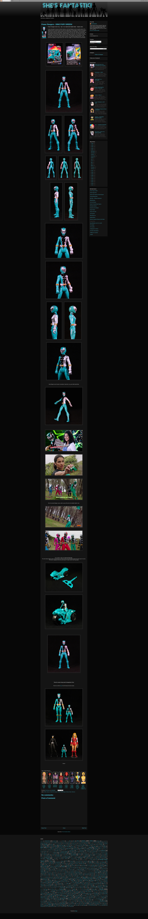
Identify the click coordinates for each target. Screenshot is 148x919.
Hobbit (41, 867)
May (92, 162)
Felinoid (96, 859)
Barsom (89, 846)
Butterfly (55, 850)
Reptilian (74, 889)
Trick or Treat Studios (54, 902)
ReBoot (57, 889)
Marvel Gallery (90, 877)
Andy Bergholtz (100, 843)
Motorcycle (46, 882)
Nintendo (100, 883)
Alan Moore (105, 842)
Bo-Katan (41, 849)
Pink (91, 885)
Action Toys (59, 842)
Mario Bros (64, 877)
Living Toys (47, 876)
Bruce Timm (95, 849)
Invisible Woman (103, 868)
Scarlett (82, 891)
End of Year (103, 857)
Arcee (46, 845)
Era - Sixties (78, 858)
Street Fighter (51, 897)
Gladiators (48, 864)
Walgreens (50, 904)
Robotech (74, 890)
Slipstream (72, 894)
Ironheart (60, 869)
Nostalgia (46, 884)
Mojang (61, 881)
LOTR (65, 876)
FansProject (68, 859)
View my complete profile (94, 30)
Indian (68, 868)
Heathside (80, 866)
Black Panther (63, 848)
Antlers (68, 844)
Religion (67, 889)
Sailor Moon (59, 891)
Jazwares (42, 870)
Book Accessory (51, 849)
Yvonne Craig (47, 906)
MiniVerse (101, 880)
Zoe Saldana (70, 906)
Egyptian (46, 857)
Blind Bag (80, 848)
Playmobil (66, 886)
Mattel (106, 878)
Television (73, 791)
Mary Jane (63, 878)
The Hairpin (92, 224)
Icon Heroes (96, 867)
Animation (46, 844)
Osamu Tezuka (80, 884)
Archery (55, 845)
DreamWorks (58, 856)
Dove (42, 856)
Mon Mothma (66, 881)
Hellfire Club (97, 866)
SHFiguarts (81, 892)
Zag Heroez (52, 906)
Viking (69, 903)
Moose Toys (102, 881)
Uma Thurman (89, 902)
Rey (44, 890)
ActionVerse (63, 842)
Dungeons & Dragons (67, 856)
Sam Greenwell (64, 891)
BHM (90, 847)
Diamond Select (73, 855)
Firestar (81, 861)
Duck (62, 856)
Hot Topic (53, 867)
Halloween (102, 865)
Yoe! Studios (98, 905)
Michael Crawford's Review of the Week (97, 219)
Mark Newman (70, 877)
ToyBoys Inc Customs (94, 232)
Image (42, 868)
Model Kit (52, 881)
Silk (54, 893)
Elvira (86, 857)
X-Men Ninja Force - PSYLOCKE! (98, 80)
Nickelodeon (91, 883)
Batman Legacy (54, 847)
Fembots (51, 861)
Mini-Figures (87, 880)
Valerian (41, 903)
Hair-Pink (78, 865)
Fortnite (52, 862)
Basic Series (94, 846)
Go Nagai (55, 864)
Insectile (93, 868)
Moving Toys (68, 882)
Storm (93, 896)
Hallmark (98, 865)
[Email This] (58, 790)
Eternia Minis (93, 858)
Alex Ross (53, 843)
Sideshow (42, 893)
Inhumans (89, 868)
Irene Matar (42, 869)
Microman (68, 880)
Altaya (69, 843)
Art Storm (73, 845)
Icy (99, 867)
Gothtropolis (78, 864)
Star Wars (51, 896)
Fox (62, 862)
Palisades (98, 884)
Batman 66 (48, 847)
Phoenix (86, 885)
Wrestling (61, 905)
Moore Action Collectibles (96, 881)
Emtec (94, 857)
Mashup (72, 878)
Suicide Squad (61, 897)
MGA (54, 880)
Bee (76, 847)
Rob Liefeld (59, 890)
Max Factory (57, 879)
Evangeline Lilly (99, 858)
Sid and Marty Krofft (103, 892)
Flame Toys (95, 861)
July (92, 159)
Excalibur (44, 859)
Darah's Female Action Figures (95, 204)
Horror (49, 867)
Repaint (70, 889)
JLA (93, 870)
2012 (92, 184)
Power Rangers (63, 791)
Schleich (98, 891)
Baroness (79, 846)
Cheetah (70, 851)
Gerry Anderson (91, 863)
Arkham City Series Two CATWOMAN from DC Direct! (100, 65)
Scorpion (105, 891)
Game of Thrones (56, 863)
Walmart (54, 904)
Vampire (45, 903)
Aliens (61, 843)
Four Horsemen (57, 862)
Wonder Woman (48, 905)
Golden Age (62, 864)
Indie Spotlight (77, 868)
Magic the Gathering (98, 876)
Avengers (45, 846)
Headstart (72, 866)
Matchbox (102, 878)
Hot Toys (57, 867)
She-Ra (77, 892)
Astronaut (89, 845)
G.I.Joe (95, 862)
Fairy (55, 859)
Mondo (70, 881)
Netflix (68, 883)
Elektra (63, 857)
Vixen (102, 903)
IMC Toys (51, 868)
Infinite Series (84, 868)
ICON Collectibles (91, 867)
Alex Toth (57, 843)
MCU (71, 879)
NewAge (86, 883)
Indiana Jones (72, 868)
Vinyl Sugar (91, 903)
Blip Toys (85, 848)
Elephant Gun (72, 857)
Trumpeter (68, 902)
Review (67, 791)
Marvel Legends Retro (43, 878)
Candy (59, 850)
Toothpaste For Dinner (94, 228)
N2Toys (41, 883)
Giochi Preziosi (103, 863)
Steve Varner (89, 896)
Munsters (83, 882)
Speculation (105, 894)
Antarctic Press (64, 844)
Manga (57, 877)
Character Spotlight (64, 851)
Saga (55, 891)
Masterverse (98, 878)
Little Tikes (43, 876)
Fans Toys (64, 859)
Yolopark (102, 905)
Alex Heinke (49, 843)
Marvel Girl (95, 877)
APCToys (78, 844)
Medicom (75, 879)
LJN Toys (51, 876)
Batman (42, 847)
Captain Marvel (71, 850)
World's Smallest (55, 905)
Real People (46, 889)
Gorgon (67, 864)
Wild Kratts (77, 904)
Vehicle (54, 903)
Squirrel (91, 895)
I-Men (87, 867)
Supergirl (76, 897)
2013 (92, 183)
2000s (78, 840)
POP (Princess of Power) (101, 886)
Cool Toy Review (93, 202)
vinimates (77, 903)
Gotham (74, 864)
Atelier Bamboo (94, 845)
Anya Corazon (73, 844)
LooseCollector (60, 876)
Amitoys (91, 843)
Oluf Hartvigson (66, 884)
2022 (92, 149)
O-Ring (61, 884)
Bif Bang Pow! (96, 847)
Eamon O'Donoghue (93, 856)
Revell (97, 889)
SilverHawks (62, 893)
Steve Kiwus (84, 896)
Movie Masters (64, 882)
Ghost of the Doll (93, 211)
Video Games (63, 903)
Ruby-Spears (104, 890)
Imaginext (46, 868)
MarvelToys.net (93, 215)
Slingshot (68, 894)
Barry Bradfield (85, 846)
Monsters (89, 881)
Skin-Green (84, 893)
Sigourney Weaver (50, 893)
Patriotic (42, 885)
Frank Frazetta (67, 862)
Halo (107, 865)
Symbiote (91, 897)
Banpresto (60, 846)
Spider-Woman (64, 895)
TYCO (78, 902)
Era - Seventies (71, 858)
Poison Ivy (81, 886)
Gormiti (71, 864)
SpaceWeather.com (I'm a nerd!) (96, 223)
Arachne (105, 844)
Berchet (87, 847)
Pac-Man (95, 884)
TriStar (59, 902)
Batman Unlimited (67, 847)
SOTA (92, 894)
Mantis (60, 877)
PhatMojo (69, 885)
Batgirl (104, 846)
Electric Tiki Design (54, 857)
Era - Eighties (47, 858)
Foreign (43, 862)
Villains (73, 903)
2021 (92, 170)
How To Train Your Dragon (70, 867)
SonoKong (83, 894)
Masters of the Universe (88, 878)
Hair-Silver (88, 865)
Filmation (71, 861)
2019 (92, 173)
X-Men (84, 905)
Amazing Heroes (81, 843)
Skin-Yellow (54, 894)
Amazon (86, 843)
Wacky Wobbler (45, 904)
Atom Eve (99, 845)
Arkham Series (61, 845)
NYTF (58, 884)
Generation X (77, 863)
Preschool (69, 887)
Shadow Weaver (59, 892)
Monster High (85, 881)
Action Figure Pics (93, 192)
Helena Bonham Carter (86, 866)
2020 (92, 172)
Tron (61, 902)
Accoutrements (48, 842)
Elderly (50, 857)
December (93, 151)
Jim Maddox (82, 870)
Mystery (91, 882)
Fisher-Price (85, 861)
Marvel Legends (102, 877)
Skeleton (70, 893)
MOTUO (55, 882)
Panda (102, 884)
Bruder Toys (100, 849)
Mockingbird (47, 881)
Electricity (59, 857)
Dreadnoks (53, 856)
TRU (64, 902)
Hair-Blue (68, 865)
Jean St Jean (52, 870)
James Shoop (91, 869)
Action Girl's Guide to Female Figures (97, 194)
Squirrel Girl (96, 895)
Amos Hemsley (95, 843)
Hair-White (93, 865)
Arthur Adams (81, 845)
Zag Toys (57, 906)
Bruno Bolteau (105, 849)
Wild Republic (81, 904)
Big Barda (101, 847)
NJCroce (105, 883)
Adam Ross (72, 842)
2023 (92, 148)
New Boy (72, 883)
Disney (91, 855)
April (92, 163)
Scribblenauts (42, 892)
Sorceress (88, 894)
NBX (53, 883)
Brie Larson (86, 849)
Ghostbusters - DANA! (99, 72)
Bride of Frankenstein (75, 849)
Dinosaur (48, 791)
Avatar (41, 846)
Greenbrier (105, 864)
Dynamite (82, 856)
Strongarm (55, 897)
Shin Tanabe (86, 892)
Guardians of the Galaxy (44, 865)
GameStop (62, 863)
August (92, 157)
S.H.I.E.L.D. (48, 891)
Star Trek (46, 896)
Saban (52, 891)
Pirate (99, 885)
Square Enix (83, 895)
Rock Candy (85, 890)
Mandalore (52, 877)
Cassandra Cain (88, 850)
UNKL (101, 902)
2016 (92, 178)
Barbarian (72, 846)
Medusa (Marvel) (88, 879)
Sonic (79, 894)
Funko (90, 862)
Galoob (51, 863)
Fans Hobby (59, 859)
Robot (71, 890)
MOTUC (51, 882)
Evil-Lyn (104, 858)
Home (64, 828)
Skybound (59, 894)
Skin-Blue (74, 893)
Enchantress (98, 857)
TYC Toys (75, 902)
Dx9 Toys (78, 856)
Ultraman (84, 902)
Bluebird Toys (105, 848)
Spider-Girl (47, 895)
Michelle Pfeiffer (63, 880)
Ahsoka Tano (96, 842)
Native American (49, 883)
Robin (64, 890)
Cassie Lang (95, 850)
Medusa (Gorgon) (81, 879)
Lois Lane (55, 876)
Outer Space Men (85, 884)
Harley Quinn (57, 866)
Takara (103, 897)
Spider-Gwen (52, 895)
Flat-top (104, 861)
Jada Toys (71, 869)
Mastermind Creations (78, 878)
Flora (107, 861)
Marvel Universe (57, 878)
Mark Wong (74, 877)
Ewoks (41, 859)
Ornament (74, 884)
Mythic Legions (103, 882)
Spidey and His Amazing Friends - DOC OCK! (99, 88)
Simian (67, 893)
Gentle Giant (82, 863)
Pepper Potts (53, 885)
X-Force (80, 905)
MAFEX (92, 876)
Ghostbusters (98, 863)
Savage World (71, 891)
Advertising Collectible (84, 842)
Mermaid (100, 879)
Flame (90, 861)
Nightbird (96, 883)
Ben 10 (80, 847)
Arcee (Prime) (51, 845)
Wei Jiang (67, 904)
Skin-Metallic (90, 893)
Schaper (94, 891)
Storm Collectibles (98, 896)
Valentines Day (105, 902)
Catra (98, 850)
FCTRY (88, 859)
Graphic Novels (89, 864)
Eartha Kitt (98, 856)
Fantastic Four (73, 859)
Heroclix (101, 866)
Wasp (64, 904)
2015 (92, 180)
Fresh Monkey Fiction (79, 862)
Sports (78, 895)
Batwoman (72, 847)
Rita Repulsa (54, 890)
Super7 (72, 897)
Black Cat (57, 848)
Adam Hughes (68, 842)
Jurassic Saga (97, 871)
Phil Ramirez (74, 885)
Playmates (61, 886)
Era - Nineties (65, 858)
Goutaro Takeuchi (83, 864)
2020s (45, 791)
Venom (57, 903)
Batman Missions (60, 847)
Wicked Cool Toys (72, 904)
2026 (92, 143)
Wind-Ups (85, 904)
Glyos (51, 864)
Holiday (45, 867)
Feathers (91, 859)
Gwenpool (63, 865)
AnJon (55, 844)
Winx (93, 904)
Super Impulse (67, 897)
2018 (92, 175)
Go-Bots (58, 864)
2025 (92, 145)
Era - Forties (59, 858)
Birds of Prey (48, 848)
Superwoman (87, 897)
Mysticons (94, 882)
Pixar (102, 885)
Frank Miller (72, 862)
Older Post (84, 828)
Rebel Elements (52, 889)
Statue (65, 896)
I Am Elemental (82, 867)
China (89, 851)
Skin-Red (43, 894)
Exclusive (50, 859)
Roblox (67, 890)
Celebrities (45, 851)
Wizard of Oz (100, 904)
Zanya (60, 906)
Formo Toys (47, 862)
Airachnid (100, 842)
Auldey (102, 845)
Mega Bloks (93, 879)
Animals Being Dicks (93, 196)
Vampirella (49, 903)
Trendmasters (48, 902)
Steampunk (69, 896)
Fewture (56, 861)
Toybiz (75, 901)
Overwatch (91, 884)
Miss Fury (43, 881)
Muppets (87, 882)
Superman (81, 897)
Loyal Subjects (69, 876)
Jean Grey (47, 870)
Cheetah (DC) (76, 851)
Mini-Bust (81, 880)
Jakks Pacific (80, 869)
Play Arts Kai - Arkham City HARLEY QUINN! (100, 132)
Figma (59, 861)
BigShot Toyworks (42, 848)
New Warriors (82, 883)
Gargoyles (71, 863)
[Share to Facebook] (61, 790)
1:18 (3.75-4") (47, 840)
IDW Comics (103, 867)
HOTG (64, 867)
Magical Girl (104, 876)
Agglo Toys (90, 842)
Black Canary (53, 848)
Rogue (90, 890)
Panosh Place (106, 884)
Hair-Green (73, 865)
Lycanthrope (75, 876)
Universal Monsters (95, 902)
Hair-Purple (83, 865)
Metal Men (43, 880)
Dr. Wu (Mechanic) (48, 856)
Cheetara (81, 851)
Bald (52, 846)
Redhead (61, 889)
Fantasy (78, 859)
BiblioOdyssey (92, 200)
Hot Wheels (61, 867)
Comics (54, 852)
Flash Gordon (100, 861)
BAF (49, 846)
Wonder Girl (42, 905)
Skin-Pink (100, 893)
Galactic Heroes (46, 863)
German (87, 863)
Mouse (60, 882)
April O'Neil (92, 844)
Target (46, 898)
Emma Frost (90, 857)
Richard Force (49, 890)
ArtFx (76, 845)
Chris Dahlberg (93, 851)
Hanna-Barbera (51, 866)
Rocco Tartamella (80, 890)
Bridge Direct (81, 849)
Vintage (81, 903)
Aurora (106, 845)
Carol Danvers (82, 850)
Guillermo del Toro (52, 865)
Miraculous (106, 880)
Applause (87, 844)
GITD (44, 864)
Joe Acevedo (92, 213)
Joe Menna (97, 870)
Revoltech (41, 890)
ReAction (99, 887)
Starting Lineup (60, 896)
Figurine (62, 861)
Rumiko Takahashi (42, 891)
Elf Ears (76, 857)
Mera (97, 879)
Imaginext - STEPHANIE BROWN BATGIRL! (99, 117)
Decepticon (58, 855)
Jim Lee (77, 870)
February (93, 167)
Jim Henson (72, 870)
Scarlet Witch (77, 891)
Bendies (83, 847)
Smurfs (76, 894)
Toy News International (94, 230)
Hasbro (59, 791)
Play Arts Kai (56, 886)
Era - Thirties (84, 858)
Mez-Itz (46, 880)
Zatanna (63, 906)
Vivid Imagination (97, 903)
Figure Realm (92, 209)
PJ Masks (106, 885)
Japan (96, 869)
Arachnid (41, 845)
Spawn (101, 894)
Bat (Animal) (100, 846)
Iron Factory (47, 869)
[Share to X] (60, 790)
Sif (45, 893)
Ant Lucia (59, 844)
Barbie (76, 846)
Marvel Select (51, 878)
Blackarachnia (75, 848)
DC (67, 853)
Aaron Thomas (42, 842)
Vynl (41, 904)
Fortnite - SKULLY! (98, 95)
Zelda (66, 906)
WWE (66, 905)
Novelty (50, 884)
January (92, 168)
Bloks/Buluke (96, 848)
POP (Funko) (93, 886)
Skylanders (63, 894)
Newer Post (43, 828)
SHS (95, 892)
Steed (73, 896)
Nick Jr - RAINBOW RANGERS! (100, 124)
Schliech (101, 891)
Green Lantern (100, 864)
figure (61, 685)
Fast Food (83, 859)
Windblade (89, 904)
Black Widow (69, 848)
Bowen (63, 849)
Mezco (50, 880)
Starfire (55, 896)
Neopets (64, 883)
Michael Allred (58, 880)
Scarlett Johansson (88, 891)
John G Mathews (103, 870)
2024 (92, 146)
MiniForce (97, 880)
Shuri (98, 892)
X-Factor (76, 905)
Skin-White (48, 894)
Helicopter (92, 866)
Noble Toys (42, 884)
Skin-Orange (96, 893)
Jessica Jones (64, 870)
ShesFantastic (94, 23)
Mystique (98, 882)
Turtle (71, 902)
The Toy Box (92, 226)
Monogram (80, 881)
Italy (64, 869)
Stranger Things (103, 896)
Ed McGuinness (103, 856)
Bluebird (101, 848)
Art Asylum (69, 845)
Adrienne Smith (78, 842)
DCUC (49, 855)
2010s (83, 841)
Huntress (77, 867)
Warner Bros (60, 904)
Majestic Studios (42, 877)
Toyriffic (91, 234)
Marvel (83, 877)
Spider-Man (58, 895)
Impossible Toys (60, 868)
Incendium (64, 868)
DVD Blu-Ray (74, 856)
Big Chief (105, 847)
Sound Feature (96, 894)
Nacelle (45, 883)
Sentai (70, 791)
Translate (98, 43)
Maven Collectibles (51, 879)
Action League (54, 842)
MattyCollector (92, 217)
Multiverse (78, 882)
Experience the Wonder (94, 207)
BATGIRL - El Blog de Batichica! (96, 198)
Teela (53, 898)
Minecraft (76, 880)
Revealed (93, 889)
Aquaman (97, 844)
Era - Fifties (54, 858)
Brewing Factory (68, 849)
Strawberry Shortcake (43, 897)
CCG (41, 851)
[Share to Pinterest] (62, 790)
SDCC (46, 892)
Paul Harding (47, 885)
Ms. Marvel (73, 882)
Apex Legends (82, 844)
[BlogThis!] (59, 790)
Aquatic (101, 844)
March (92, 165)
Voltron (105, 903)
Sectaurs (50, 892)
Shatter (64, 892)
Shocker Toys (91, 892)
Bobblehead (45, 849)
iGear (107, 867)
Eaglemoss (86, 856)
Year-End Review (93, 905)
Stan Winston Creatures (102, 895)
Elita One (81, 857)
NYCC (54, 884)
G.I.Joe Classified (102, 862)
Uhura (81, 902)
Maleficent (47, 877)
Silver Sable (57, 893)
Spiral (75, 895)
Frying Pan (86, 862)
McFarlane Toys (66, 879)
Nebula (57, 883)
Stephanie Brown (78, 896)
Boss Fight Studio (58, 849)
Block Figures (90, 848)
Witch (96, 904)
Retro (88, 889)
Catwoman (103, 850)
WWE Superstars (71, 905)
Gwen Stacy (58, 865)
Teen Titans (57, 898)
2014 (92, 181)
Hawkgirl (68, 866)
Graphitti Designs (94, 864)
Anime (52, 844)
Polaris (86, 886)
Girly (41, 864)
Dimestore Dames (93, 205)
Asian (85, 845)
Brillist (90, 849)
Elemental (67, 857)
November (93, 152)
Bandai (56, 846)
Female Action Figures (53, 791)
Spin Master (70, 895)
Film (66, 861)
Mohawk (56, 881)
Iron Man (52, 869)
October (92, 154)
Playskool (71, 886)
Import (55, 868)
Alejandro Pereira (43, 843)
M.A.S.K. (84, 876)
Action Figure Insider (94, 190)
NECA (60, 883)
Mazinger (61, 879)
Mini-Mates (92, 880)
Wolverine (104, 904)
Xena (88, 905)
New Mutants (76, 883)
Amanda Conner (74, 843)
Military (72, 880)
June (92, 160)
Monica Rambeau (75, 881)
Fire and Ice (77, 861)
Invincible (98, 868)
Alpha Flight (65, 843)
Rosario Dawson (95, 890)
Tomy (44, 901)
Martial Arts (79, 877)
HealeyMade (76, 866)
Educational (42, 857)
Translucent (42, 902)
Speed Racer (42, 895)
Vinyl (85, 903)
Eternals (89, 858)
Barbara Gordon (66, 846)
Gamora (67, 863)
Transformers (102, 901)
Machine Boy (88, 876)
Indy (80, 868)
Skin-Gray (79, 893)
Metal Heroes (105, 879)
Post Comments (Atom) (66, 831)
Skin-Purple (106, 893)
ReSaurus (78, 889)
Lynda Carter (80, 876)
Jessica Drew (58, 870)
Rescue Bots (83, 889)
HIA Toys (105, 866)
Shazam (68, 892)
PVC (86, 887)
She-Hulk (72, 892)
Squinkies (87, 895)
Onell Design (70, 884)
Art (65, 845)
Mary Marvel (68, 878)
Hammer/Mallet (44, 866)
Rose (100, 890)
